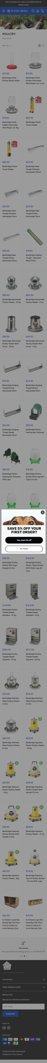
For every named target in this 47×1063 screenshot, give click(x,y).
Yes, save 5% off (24, 540)
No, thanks (24, 549)
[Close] (43, 512)
